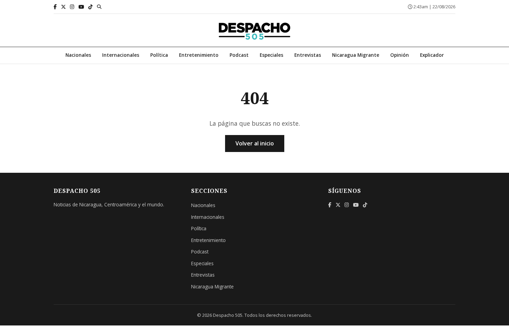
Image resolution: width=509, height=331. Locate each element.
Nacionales (78, 55)
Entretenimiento (198, 55)
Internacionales (120, 55)
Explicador (432, 55)
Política (159, 55)
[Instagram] (72, 7)
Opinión (399, 55)
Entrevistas (307, 55)
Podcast (239, 55)
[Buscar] (99, 6)
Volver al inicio (254, 143)
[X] (63, 7)
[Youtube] (81, 7)
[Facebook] (55, 7)
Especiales (271, 55)
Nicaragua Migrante (355, 55)
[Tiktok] (90, 7)
